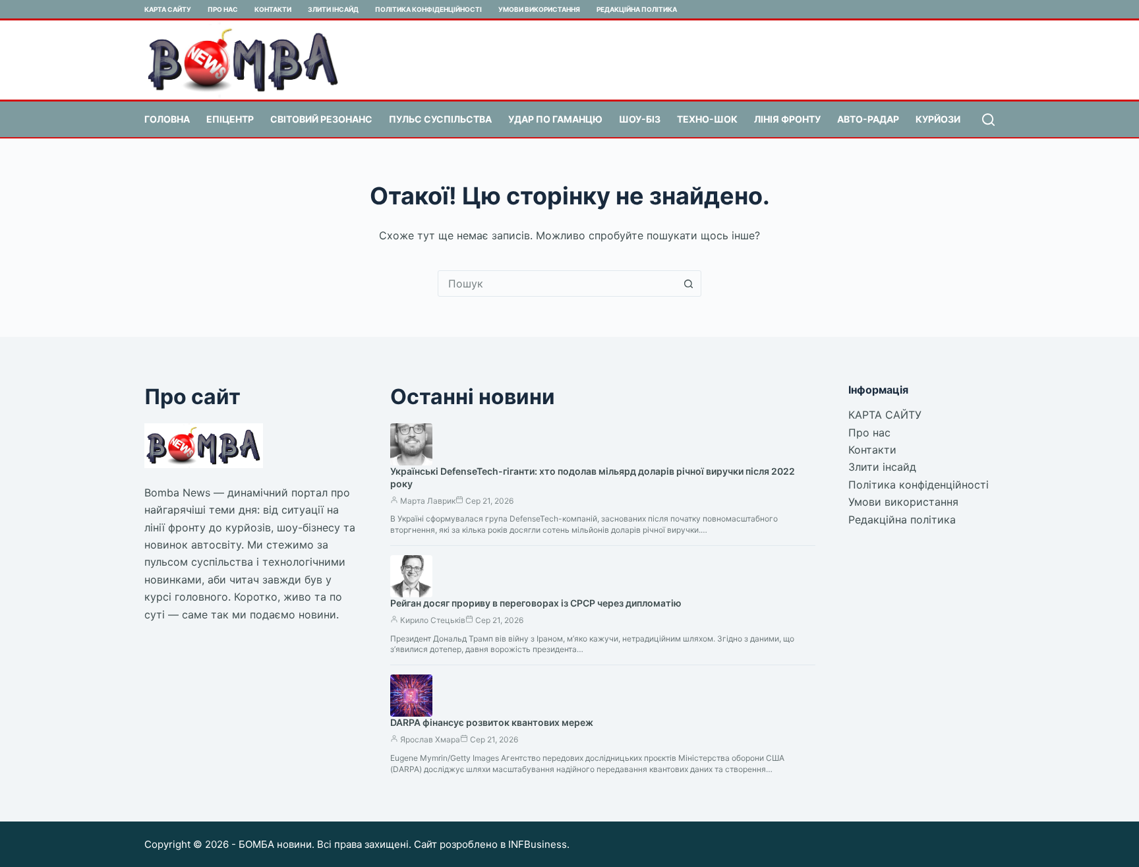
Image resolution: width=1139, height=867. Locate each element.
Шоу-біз (639, 119)
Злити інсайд (333, 9)
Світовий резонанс (321, 119)
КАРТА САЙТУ (167, 9)
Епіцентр (230, 119)
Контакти (272, 9)
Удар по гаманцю (555, 119)
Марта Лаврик (427, 501)
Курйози (938, 119)
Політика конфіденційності (428, 9)
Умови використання (539, 9)
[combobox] (557, 283)
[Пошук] (988, 119)
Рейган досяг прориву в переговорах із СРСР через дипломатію (536, 603)
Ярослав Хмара (430, 739)
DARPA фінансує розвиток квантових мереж (491, 722)
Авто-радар (868, 119)
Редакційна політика (637, 9)
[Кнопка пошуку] (688, 283)
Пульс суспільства (440, 119)
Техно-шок (707, 119)
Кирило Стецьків (432, 620)
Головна (167, 119)
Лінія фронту (787, 119)
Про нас (223, 9)
